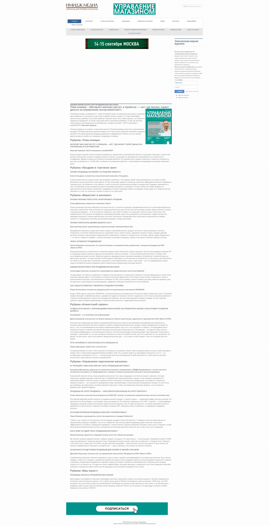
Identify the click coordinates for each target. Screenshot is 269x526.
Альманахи (126, 21)
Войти (180, 91)
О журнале (89, 21)
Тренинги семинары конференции (135, 29)
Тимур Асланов (76, 25)
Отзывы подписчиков (77, 29)
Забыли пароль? (183, 95)
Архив (162, 21)
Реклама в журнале (158, 29)
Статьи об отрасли (134, 33)
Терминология (114, 29)
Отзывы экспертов (96, 29)
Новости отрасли (193, 29)
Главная (74, 21)
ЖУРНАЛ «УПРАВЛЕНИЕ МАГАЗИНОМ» (134, 9)
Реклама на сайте (175, 29)
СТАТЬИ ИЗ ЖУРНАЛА (107, 21)
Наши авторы (191, 21)
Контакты (175, 21)
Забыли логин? (182, 97)
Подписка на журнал (145, 21)
